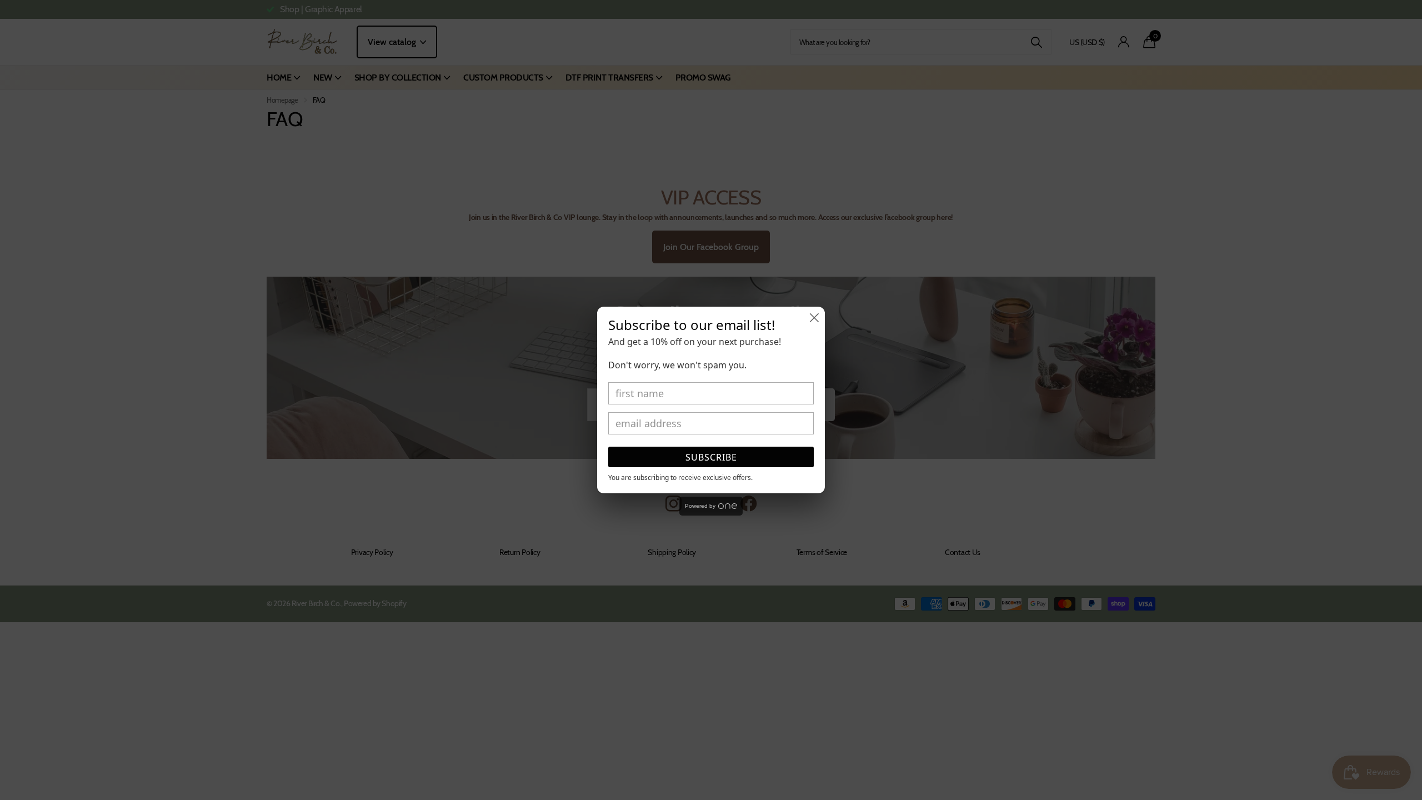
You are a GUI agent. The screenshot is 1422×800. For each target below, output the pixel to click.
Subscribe (711, 457)
